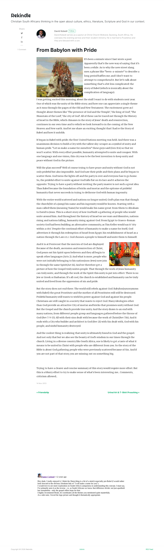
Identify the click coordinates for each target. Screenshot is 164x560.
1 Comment (21, 50)
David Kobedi (60, 31)
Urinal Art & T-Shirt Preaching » (123, 392)
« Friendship (43, 392)
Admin (82, 549)
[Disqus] (82, 435)
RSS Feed (149, 549)
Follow (71, 31)
